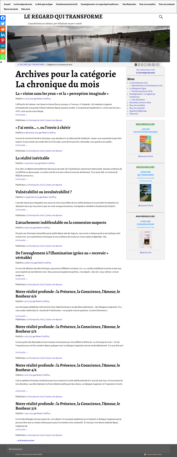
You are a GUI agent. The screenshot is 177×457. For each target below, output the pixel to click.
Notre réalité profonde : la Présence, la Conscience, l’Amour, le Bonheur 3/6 (67, 406)
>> (157, 65)
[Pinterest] (3, 40)
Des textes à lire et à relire (140, 102)
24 (153, 65)
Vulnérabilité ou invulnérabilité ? (43, 192)
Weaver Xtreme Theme (154, 454)
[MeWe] (3, 46)
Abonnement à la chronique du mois (147, 85)
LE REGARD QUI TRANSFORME (63, 16)
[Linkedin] (3, 34)
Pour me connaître (147, 4)
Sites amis (25, 9)
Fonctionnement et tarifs (66, 4)
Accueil (7, 4)
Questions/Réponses (138, 111)
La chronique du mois (23, 4)
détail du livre (145, 252)
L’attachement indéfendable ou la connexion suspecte (60, 222)
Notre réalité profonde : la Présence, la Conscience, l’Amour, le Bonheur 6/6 (67, 294)
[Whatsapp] (3, 57)
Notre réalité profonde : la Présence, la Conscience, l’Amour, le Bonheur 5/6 (67, 329)
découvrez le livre (145, 156)
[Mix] (3, 51)
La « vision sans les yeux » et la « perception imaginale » (62, 93)
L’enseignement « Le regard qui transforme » (100, 4)
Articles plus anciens (24, 440)
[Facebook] (3, 18)
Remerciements (11, 9)
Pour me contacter (167, 4)
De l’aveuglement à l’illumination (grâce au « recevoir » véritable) (61, 255)
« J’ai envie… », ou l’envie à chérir (42, 127)
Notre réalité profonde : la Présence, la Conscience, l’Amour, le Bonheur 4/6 (67, 367)
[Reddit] (3, 29)
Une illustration (129, 4)
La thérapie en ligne (44, 4)
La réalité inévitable (32, 158)
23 (149, 65)
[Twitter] (3, 23)
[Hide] (1, 62)
